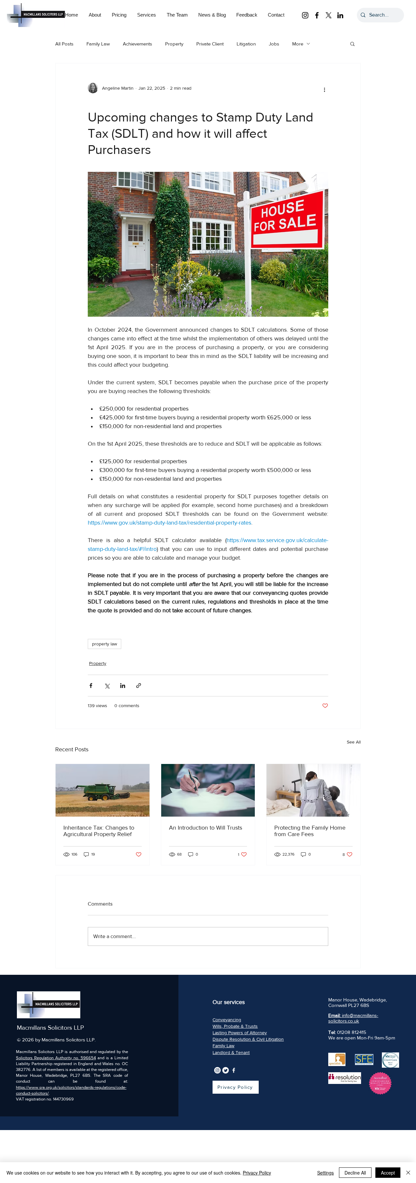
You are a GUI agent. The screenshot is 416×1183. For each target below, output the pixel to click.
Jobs (274, 43)
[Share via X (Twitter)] (107, 685)
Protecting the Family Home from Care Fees (309, 830)
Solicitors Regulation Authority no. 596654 (56, 1057)
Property (174, 43)
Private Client (210, 43)
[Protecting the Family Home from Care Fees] (313, 790)
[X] (328, 15)
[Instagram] (305, 15)
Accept (388, 1172)
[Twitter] (225, 1070)
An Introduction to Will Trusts (205, 827)
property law (104, 643)
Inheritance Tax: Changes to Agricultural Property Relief (98, 830)
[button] (119, 10)
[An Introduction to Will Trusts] (208, 790)
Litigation (246, 43)
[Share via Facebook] (91, 685)
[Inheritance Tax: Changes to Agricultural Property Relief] (103, 790)
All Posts (64, 43)
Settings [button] (325, 1172)
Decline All (355, 1172)
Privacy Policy (257, 1172)
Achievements (137, 43)
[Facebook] (317, 15)
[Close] (408, 1172)
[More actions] (324, 90)
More (297, 43)
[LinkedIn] (340, 15)
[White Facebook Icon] (233, 1070)
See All (354, 741)
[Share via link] (139, 685)
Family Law (98, 43)
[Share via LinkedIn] (123, 685)
